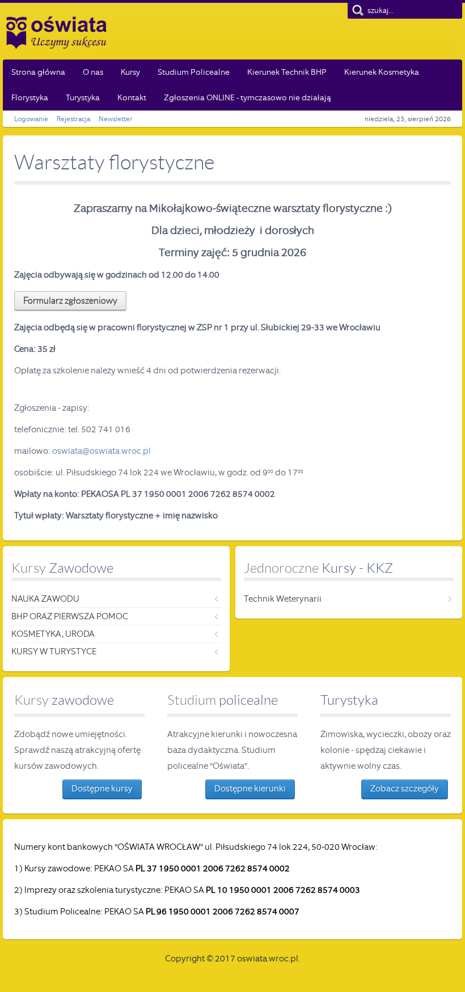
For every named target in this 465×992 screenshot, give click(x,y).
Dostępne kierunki (250, 788)
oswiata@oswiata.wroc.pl (101, 451)
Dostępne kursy (102, 788)
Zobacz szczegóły (404, 788)
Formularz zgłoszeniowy (70, 300)
